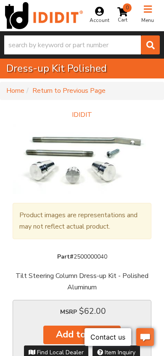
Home (15, 90)
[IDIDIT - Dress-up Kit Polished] (82, 157)
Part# (65, 257)
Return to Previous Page (69, 90)
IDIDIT (82, 114)
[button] (82, 44)
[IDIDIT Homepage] (44, 15)
